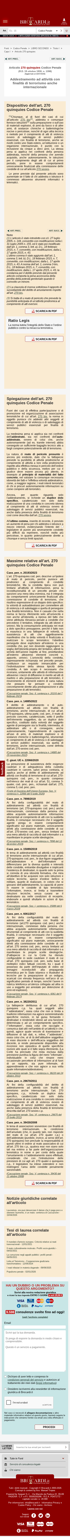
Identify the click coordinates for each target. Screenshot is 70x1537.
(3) (28, 122)
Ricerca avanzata (66, 30)
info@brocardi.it (32, 1502)
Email (7, 1323)
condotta (36, 503)
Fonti (6, 48)
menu (5, 21)
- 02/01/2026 (21, 1272)
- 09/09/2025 (29, 1267)
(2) (31, 119)
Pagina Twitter (40, 1514)
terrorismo (55, 448)
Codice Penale (20, 48)
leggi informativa (46, 1383)
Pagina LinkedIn (47, 1514)
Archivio (48, 1505)
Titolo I (56, 48)
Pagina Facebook (33, 1514)
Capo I (7, 51)
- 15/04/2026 (35, 1212)
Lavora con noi (35, 1509)
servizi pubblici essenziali (24, 425)
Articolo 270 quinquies (25, 51)
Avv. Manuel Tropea (45, 1490)
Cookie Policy (24, 1505)
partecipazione (48, 410)
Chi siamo (37, 1505)
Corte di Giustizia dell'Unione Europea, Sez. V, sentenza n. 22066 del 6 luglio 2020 (31, 792)
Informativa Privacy (51, 1502)
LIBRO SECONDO (40, 48)
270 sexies (42, 169)
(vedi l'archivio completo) (35, 1317)
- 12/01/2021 (31, 1243)
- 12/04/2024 (28, 1262)
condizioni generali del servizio (25, 1379)
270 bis (25, 119)
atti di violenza (33, 422)
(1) (10, 116)
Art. (13, 59)
